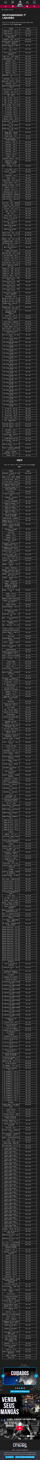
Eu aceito (9, 1457)
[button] (15, 1388)
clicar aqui (17, 24)
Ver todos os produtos (20, 1391)
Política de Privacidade (25, 1457)
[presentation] (3, 1376)
